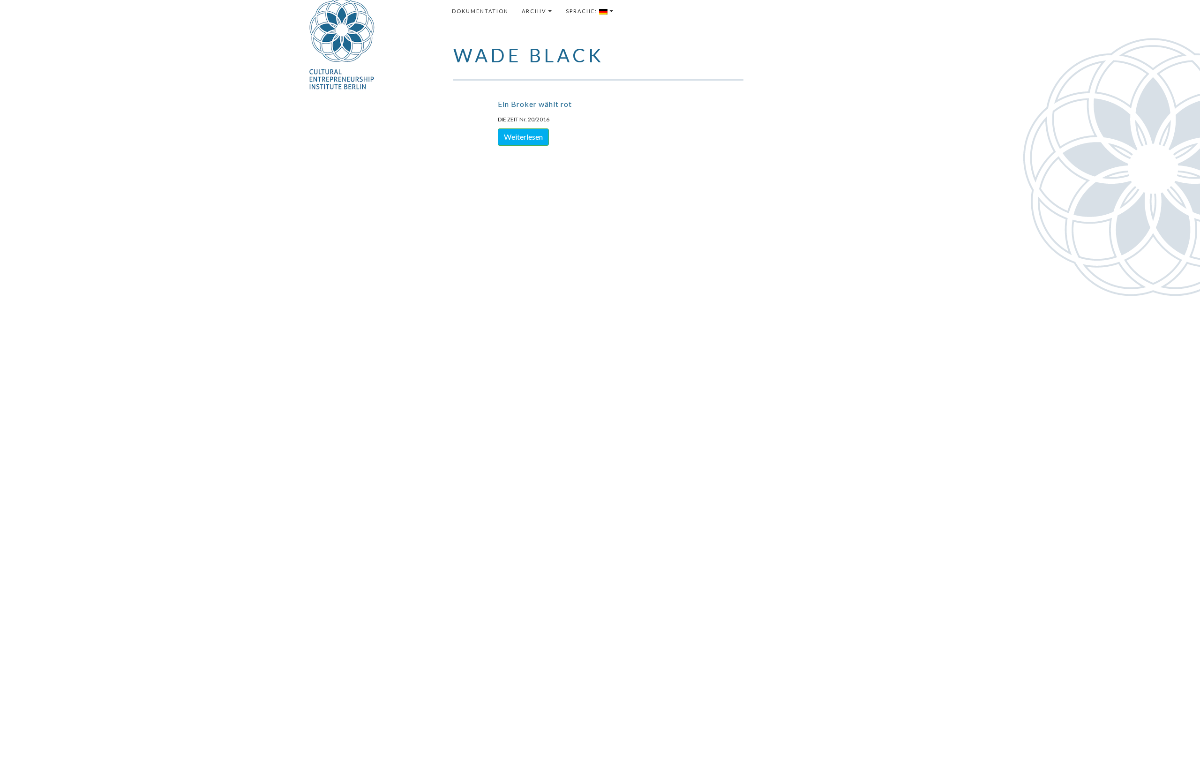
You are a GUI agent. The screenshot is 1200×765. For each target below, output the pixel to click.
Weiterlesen (523, 136)
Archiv (534, 11)
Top (1178, 743)
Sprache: (582, 11)
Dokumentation (480, 11)
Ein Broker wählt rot (535, 103)
